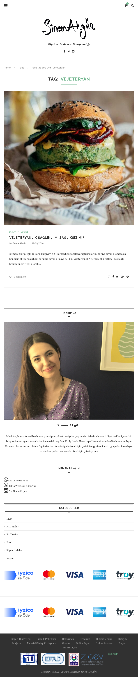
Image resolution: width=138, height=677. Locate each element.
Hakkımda (68, 639)
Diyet (12, 232)
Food (9, 542)
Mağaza (16, 643)
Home (7, 67)
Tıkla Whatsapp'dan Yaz (22, 486)
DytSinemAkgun (17, 491)
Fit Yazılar (12, 534)
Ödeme (66, 643)
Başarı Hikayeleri (21, 639)
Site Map (113, 653)
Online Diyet (83, 643)
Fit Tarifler (12, 526)
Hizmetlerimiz (104, 639)
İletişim (122, 639)
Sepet (122, 643)
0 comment (20, 276)
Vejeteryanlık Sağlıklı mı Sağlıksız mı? (46, 237)
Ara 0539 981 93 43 (18, 480)
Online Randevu (104, 643)
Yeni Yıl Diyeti (69, 647)
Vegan (24, 232)
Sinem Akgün (19, 243)
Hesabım (85, 639)
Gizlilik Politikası (46, 639)
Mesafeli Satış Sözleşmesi (41, 643)
